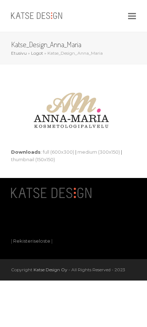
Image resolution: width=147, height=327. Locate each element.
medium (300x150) (98, 152)
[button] (132, 16)
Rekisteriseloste (31, 241)
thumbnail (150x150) (33, 159)
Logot (37, 53)
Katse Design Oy (50, 269)
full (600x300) (58, 152)
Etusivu (19, 53)
